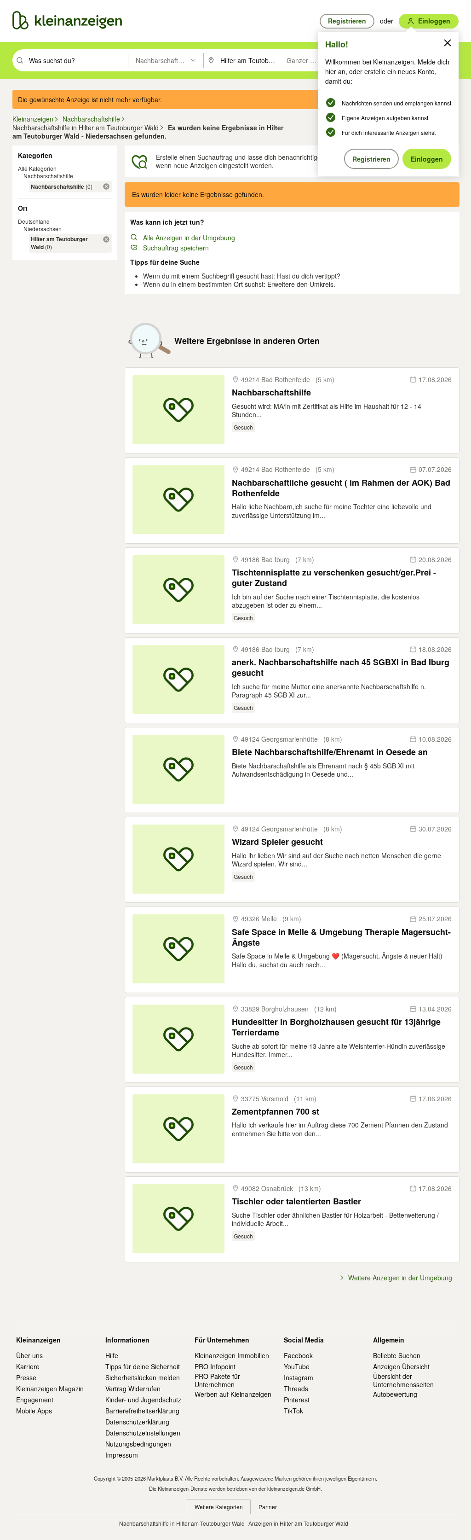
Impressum (121, 1454)
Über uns (29, 1355)
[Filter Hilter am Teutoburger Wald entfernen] (106, 239)
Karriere (28, 1366)
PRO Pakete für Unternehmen (217, 1380)
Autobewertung (395, 1394)
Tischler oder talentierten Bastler (296, 1201)
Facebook (298, 1355)
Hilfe (111, 1355)
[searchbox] (77, 60)
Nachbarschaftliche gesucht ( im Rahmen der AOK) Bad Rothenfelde (341, 488)
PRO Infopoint (215, 1366)
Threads (296, 1388)
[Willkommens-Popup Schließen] (447, 42)
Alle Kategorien (37, 168)
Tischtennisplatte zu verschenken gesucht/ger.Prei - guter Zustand (334, 578)
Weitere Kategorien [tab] (219, 1507)
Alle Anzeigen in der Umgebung (189, 237)
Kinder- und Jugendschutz (143, 1399)
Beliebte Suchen (396, 1355)
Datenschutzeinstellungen (142, 1432)
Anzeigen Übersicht (401, 1366)
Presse (26, 1377)
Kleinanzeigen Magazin (50, 1388)
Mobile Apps (34, 1410)
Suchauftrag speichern (176, 247)
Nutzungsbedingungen (138, 1443)
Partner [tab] (267, 1507)
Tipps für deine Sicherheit (142, 1366)
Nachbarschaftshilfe (48, 176)
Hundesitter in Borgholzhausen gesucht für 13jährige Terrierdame (336, 1027)
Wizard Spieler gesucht (277, 842)
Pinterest (297, 1399)
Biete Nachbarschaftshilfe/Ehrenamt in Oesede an (330, 752)
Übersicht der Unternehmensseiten (403, 1380)
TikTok (293, 1410)
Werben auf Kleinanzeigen (233, 1394)
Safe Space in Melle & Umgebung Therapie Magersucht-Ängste (341, 937)
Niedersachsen (42, 228)
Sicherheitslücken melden (142, 1377)
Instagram (298, 1377)
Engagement (34, 1399)
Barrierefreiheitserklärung (142, 1410)
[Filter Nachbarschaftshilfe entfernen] (106, 186)
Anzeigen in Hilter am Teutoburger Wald (298, 1523)
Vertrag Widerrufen (133, 1388)
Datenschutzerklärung (137, 1421)
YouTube (297, 1366)
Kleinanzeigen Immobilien (232, 1355)
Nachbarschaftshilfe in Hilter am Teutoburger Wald (182, 1523)
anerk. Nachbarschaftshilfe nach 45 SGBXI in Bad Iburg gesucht (340, 668)
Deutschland (34, 221)
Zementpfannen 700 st (275, 1111)
